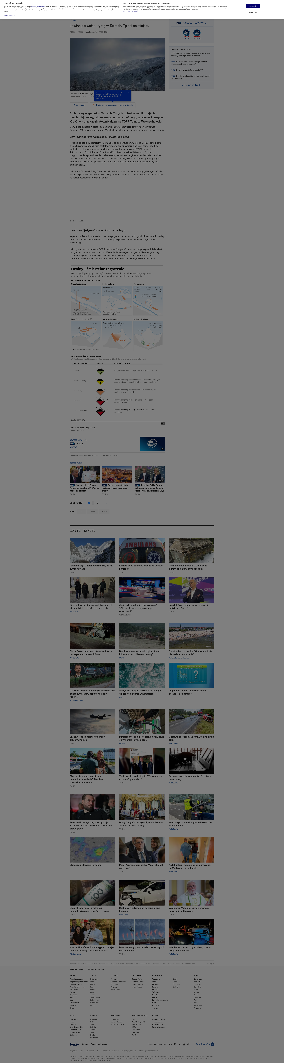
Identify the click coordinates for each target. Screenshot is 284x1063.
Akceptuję (253, 6)
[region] (142, 9)
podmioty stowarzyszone (38, 6)
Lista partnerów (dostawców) (131, 11)
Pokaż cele (253, 12)
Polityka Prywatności (9, 15)
